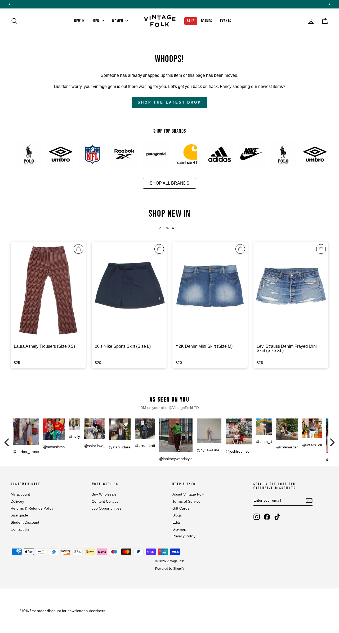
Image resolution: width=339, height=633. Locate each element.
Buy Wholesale (104, 494)
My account (20, 494)
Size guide (19, 515)
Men (96, 21)
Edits (176, 522)
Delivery (17, 501)
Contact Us (20, 529)
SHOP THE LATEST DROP (169, 102)
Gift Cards (180, 508)
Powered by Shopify (169, 568)
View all (170, 228)
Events (225, 21)
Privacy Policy (183, 536)
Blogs (177, 515)
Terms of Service (186, 501)
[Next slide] (329, 4)
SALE (190, 21)
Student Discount (25, 522)
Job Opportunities (106, 508)
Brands (206, 21)
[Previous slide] (9, 4)
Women (118, 21)
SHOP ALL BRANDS (169, 183)
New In (79, 21)
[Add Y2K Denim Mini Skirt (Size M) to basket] (240, 249)
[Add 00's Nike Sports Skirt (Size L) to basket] (159, 249)
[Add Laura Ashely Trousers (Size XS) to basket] (78, 249)
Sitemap (179, 529)
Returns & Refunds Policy (32, 508)
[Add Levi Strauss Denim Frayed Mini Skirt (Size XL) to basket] (321, 249)
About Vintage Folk (188, 494)
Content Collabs (105, 501)
